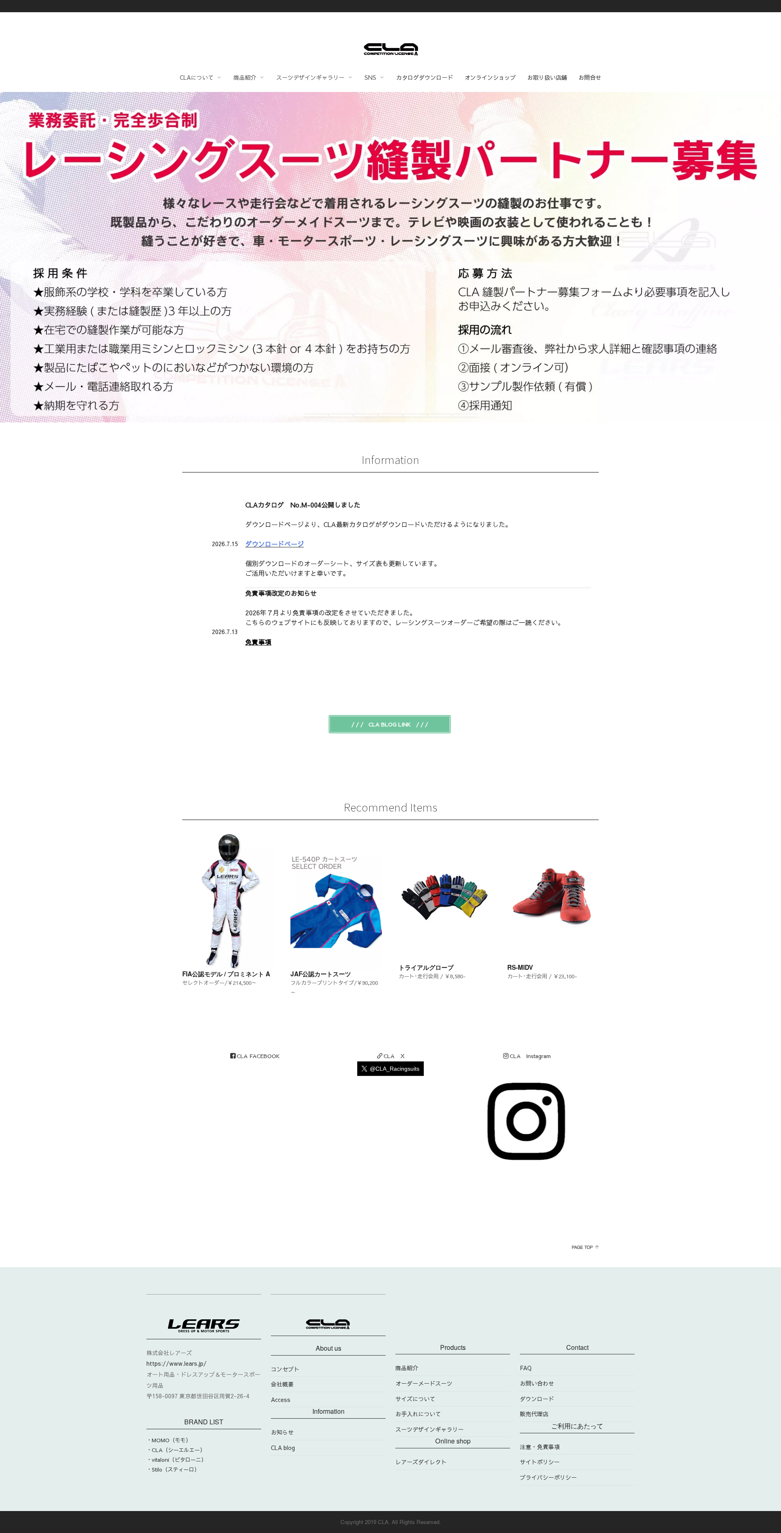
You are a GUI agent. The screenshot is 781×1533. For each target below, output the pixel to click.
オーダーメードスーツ (423, 1383)
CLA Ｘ (394, 1056)
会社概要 (282, 1384)
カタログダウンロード (424, 77)
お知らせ (282, 1432)
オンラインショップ (490, 77)
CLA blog (283, 1447)
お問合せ (589, 77)
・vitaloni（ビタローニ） (176, 1459)
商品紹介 (406, 1368)
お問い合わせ (537, 1383)
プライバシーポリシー (548, 1477)
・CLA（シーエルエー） (175, 1450)
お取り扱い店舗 (547, 77)
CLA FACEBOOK (258, 1056)
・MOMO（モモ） (168, 1440)
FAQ (526, 1368)
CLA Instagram (530, 1056)
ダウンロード (537, 1399)
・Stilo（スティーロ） (172, 1469)
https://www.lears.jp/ (176, 1363)
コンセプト (285, 1369)
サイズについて (415, 1399)
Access (280, 1399)
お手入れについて (418, 1414)
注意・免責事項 (540, 1447)
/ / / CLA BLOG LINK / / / (389, 724)
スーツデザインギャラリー (429, 1429)
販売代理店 (534, 1414)
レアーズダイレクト (421, 1462)
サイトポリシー (540, 1462)
